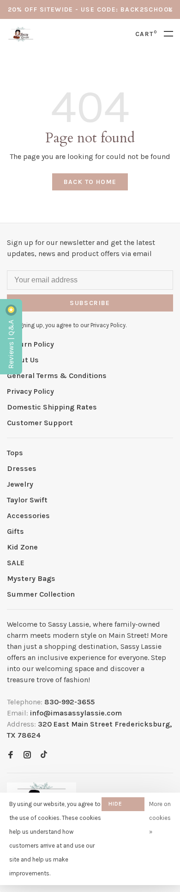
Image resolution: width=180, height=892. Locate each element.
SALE (15, 562)
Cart (146, 34)
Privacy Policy (30, 391)
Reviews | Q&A (10, 343)
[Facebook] (10, 755)
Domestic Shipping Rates (52, 407)
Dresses (21, 468)
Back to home (90, 182)
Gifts (15, 531)
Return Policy (30, 344)
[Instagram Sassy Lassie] (27, 755)
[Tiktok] (44, 755)
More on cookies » (160, 817)
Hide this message (123, 805)
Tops (15, 452)
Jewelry (20, 484)
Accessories (28, 515)
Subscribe (90, 303)
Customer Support (40, 422)
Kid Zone (22, 547)
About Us (23, 359)
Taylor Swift (27, 499)
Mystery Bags (31, 578)
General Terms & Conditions (57, 375)
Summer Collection (41, 594)
